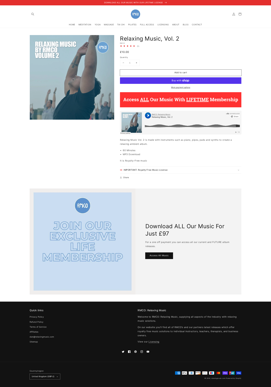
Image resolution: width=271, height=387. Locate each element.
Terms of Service (38, 327)
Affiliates (34, 332)
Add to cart (180, 72)
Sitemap (34, 341)
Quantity (124, 57)
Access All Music (159, 255)
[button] (33, 14)
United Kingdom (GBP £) (43, 376)
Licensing (153, 341)
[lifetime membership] (180, 106)
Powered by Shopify (233, 378)
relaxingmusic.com (218, 378)
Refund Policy (36, 322)
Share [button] (126, 177)
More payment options (180, 87)
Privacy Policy (37, 317)
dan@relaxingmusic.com (42, 337)
